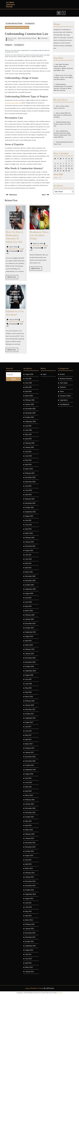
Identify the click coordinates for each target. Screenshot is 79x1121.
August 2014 (29, 855)
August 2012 (29, 950)
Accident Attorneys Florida (10, 4)
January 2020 (29, 619)
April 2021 (28, 567)
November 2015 (30, 812)
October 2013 (29, 890)
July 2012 (28, 954)
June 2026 (28, 383)
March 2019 (29, 645)
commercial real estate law (13, 103)
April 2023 (28, 494)
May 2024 (28, 460)
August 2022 (29, 516)
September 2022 (30, 512)
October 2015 (29, 817)
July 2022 (28, 520)
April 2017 (28, 739)
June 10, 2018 (12, 38)
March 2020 (29, 610)
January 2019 (29, 653)
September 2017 (30, 718)
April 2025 (28, 439)
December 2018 (30, 658)
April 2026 (28, 391)
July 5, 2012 (13, 247)
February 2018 (29, 701)
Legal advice (64, 400)
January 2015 (29, 838)
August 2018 (29, 675)
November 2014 (30, 847)
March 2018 (29, 696)
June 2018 (28, 683)
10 (72, 163)
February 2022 (29, 537)
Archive (62, 374)
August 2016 (29, 774)
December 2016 (30, 756)
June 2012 (28, 958)
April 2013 (28, 915)
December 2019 (30, 623)
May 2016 (28, 787)
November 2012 (30, 937)
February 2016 (29, 799)
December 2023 (30, 477)
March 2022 (29, 533)
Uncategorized (29, 23)
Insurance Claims (65, 396)
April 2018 (28, 692)
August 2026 (29, 374)
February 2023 (29, 499)
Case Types (64, 383)
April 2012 (28, 963)
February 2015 (29, 834)
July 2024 (28, 451)
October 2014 (29, 851)
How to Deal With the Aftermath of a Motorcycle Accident (63, 115)
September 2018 (30, 671)
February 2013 (29, 924)
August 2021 (29, 550)
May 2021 (28, 563)
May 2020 (28, 606)
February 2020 (29, 615)
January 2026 (29, 404)
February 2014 (29, 873)
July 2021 (28, 555)
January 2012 (29, 971)
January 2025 (29, 447)
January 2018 (29, 705)
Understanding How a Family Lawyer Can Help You (62, 124)
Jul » (60, 177)
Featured (63, 387)
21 (63, 168)
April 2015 (28, 825)
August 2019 (29, 636)
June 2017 (28, 731)
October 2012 (29, 941)
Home (62, 391)
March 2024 (29, 469)
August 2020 (29, 593)
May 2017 (28, 735)
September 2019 (30, 632)
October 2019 (29, 628)
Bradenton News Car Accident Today (39, 235)
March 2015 (29, 830)
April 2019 (28, 640)
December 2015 (30, 808)
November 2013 (30, 885)
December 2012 (30, 933)
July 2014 (28, 860)
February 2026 (29, 400)
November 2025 (30, 413)
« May (56, 177)
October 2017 (29, 714)
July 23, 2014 (13, 319)
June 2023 (28, 490)
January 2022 (29, 542)
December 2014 (30, 842)
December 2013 (30, 881)
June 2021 (28, 559)
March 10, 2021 (38, 243)
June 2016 (28, 782)
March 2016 (29, 795)
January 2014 (29, 877)
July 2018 (28, 679)
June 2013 (28, 907)
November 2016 (30, 761)
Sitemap (60, 992)
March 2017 (29, 744)
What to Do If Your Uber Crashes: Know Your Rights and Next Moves (63, 77)
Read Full (12, 277)
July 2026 (28, 378)
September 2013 (30, 894)
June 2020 (28, 602)
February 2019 (29, 649)
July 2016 (28, 778)
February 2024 (29, 473)
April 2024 (28, 464)
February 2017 (29, 748)
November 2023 (30, 481)
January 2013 (29, 928)
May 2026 (28, 387)
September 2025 (30, 421)
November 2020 (30, 580)
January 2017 (29, 752)
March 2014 (29, 868)
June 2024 (28, 456)
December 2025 (30, 408)
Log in (44, 374)
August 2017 (29, 722)
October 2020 (29, 585)
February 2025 (29, 443)
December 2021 (30, 546)
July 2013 (28, 903)
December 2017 (30, 709)
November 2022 (30, 503)
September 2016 (30, 769)
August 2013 (29, 898)
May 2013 (28, 911)
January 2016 (29, 804)
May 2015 (28, 821)
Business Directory (66, 378)
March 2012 (29, 967)
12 (58, 166)
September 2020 (30, 589)
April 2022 (28, 529)
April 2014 (28, 864)
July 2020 (28, 598)
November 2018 (30, 662)
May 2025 (28, 434)
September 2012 (30, 946)
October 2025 (29, 417)
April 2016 (28, 791)
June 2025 (28, 430)
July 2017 (28, 726)
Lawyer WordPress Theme (34, 988)
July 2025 (28, 426)
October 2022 (29, 507)
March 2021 (29, 572)
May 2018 (28, 688)
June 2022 (28, 524)
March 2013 (29, 920)
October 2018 (29, 666)
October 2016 (29, 765)
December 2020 (30, 576)
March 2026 (29, 396)
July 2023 (28, 486)
